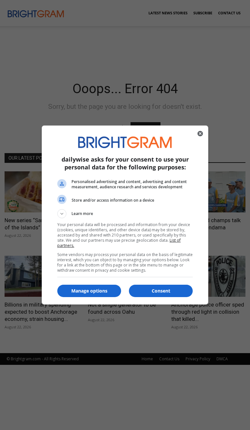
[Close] (200, 133)
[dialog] (125, 215)
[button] (125, 213)
